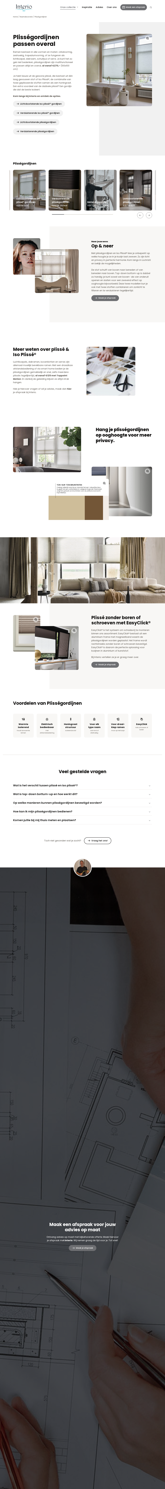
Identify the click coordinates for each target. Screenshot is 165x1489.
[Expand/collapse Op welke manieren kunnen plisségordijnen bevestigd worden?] (149, 803)
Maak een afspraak (135, 7)
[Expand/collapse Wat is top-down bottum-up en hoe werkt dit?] (149, 794)
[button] (151, 7)
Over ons (112, 7)
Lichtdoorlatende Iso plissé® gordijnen (41, 103)
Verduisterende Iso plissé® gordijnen (40, 113)
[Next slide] (149, 215)
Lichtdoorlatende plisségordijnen (38, 122)
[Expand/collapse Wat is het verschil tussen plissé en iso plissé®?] (149, 785)
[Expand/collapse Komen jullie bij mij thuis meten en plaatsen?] (149, 820)
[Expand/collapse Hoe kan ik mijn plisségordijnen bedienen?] (149, 811)
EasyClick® (97, 647)
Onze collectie (68, 7)
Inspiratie (87, 7)
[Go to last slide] (140, 215)
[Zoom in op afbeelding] (119, 70)
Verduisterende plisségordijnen (37, 131)
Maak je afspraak (107, 298)
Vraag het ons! (99, 840)
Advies (99, 7)
